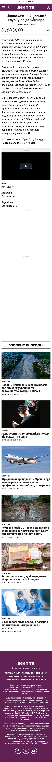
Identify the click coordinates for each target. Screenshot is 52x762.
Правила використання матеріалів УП (26, 676)
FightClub (29, 50)
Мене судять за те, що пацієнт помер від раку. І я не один (25, 435)
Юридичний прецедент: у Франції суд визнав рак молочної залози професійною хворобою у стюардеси (26, 482)
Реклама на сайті (12, 673)
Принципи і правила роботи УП (20, 679)
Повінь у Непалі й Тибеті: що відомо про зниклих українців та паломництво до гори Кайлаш (24, 388)
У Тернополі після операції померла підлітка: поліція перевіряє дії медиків (25, 625)
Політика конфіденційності (34, 673)
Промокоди (41, 679)
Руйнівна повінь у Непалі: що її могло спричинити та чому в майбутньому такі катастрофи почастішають (25, 531)
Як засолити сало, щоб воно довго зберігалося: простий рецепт (24, 578)
